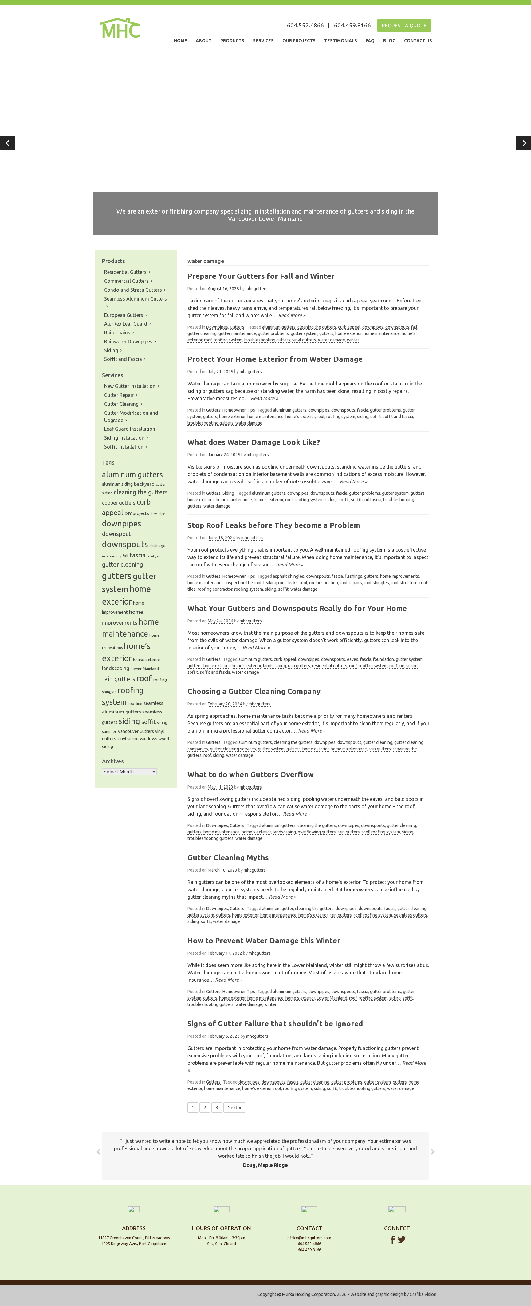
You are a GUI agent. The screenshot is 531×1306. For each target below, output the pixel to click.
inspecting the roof (244, 582)
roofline (396, 665)
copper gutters (119, 502)
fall (414, 327)
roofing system (228, 339)
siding (362, 416)
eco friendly (111, 556)
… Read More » (288, 315)
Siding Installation (124, 438)
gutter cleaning (202, 333)
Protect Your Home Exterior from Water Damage (275, 359)
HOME (180, 40)
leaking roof (274, 582)
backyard (144, 484)
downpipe (157, 514)
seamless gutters (410, 915)
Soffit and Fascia (123, 359)
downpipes (373, 327)
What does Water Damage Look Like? (253, 442)
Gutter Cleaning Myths (228, 857)
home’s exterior (300, 416)
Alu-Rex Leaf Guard (125, 323)
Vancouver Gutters (136, 731)
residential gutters (329, 665)
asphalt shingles (288, 576)
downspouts (397, 327)
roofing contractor (215, 589)
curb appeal (349, 327)
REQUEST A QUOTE (404, 25)
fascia (362, 410)
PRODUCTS (232, 40)
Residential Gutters (125, 272)
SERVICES (263, 40)
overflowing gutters (317, 831)
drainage (157, 545)
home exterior (348, 333)
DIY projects (136, 513)
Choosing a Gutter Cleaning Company (254, 691)
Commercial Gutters (126, 281)
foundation (383, 659)
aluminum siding (117, 484)
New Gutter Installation (129, 386)
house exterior (146, 659)
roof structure (404, 582)
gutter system (304, 333)
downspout (116, 534)
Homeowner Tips (238, 410)
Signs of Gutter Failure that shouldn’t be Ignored (275, 1024)
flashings (353, 576)
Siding (228, 493)
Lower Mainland (332, 998)
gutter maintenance (237, 333)
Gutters (237, 327)
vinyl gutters (304, 339)
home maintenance (382, 333)
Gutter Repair (119, 395)
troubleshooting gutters (267, 339)
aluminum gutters (279, 327)
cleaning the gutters (316, 327)
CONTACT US (418, 40)
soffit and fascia (398, 416)
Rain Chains (117, 332)
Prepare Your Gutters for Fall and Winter (261, 276)
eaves (352, 659)
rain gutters (299, 665)
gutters (326, 333)
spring (162, 723)
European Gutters (123, 315)
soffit (375, 416)
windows (148, 738)
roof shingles (376, 582)
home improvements (399, 576)
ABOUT (204, 40)
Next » (234, 1107)
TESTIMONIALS (340, 40)
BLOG (389, 40)
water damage (331, 339)
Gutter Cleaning (121, 404)
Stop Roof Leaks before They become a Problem (273, 525)
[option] (265, 143)
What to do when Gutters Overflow (250, 774)
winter (353, 339)
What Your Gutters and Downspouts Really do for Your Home (297, 608)
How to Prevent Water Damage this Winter (263, 941)
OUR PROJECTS (299, 40)
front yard (154, 556)
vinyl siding (128, 738)
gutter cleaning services (233, 748)
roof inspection (323, 582)
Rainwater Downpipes (128, 341)
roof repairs (351, 582)
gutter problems (273, 333)
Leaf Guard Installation (129, 429)
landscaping (274, 665)
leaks (293, 582)
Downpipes (217, 327)
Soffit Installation (124, 446)
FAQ (370, 40)
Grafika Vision (423, 1294)
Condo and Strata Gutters (133, 290)
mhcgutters (257, 288)
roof (208, 339)
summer (109, 731)
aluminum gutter (277, 908)
